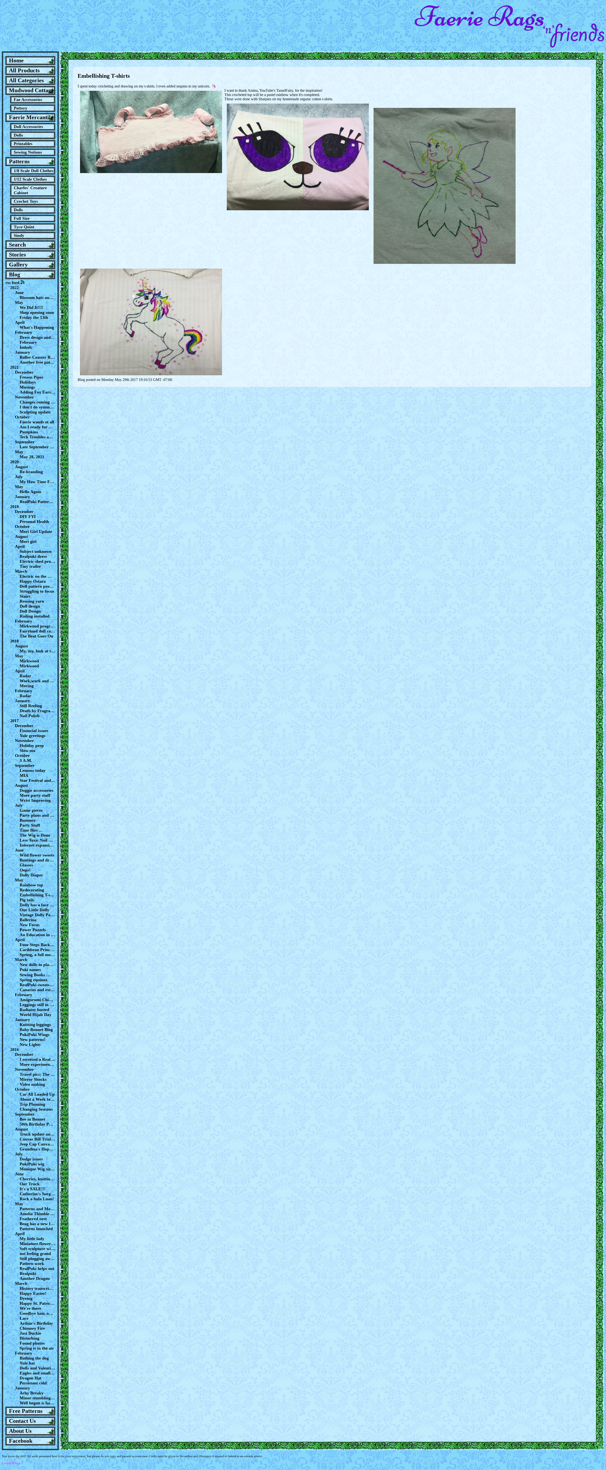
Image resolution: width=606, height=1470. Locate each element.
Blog (14, 274)
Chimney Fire (32, 1328)
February (23, 332)
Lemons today (32, 770)
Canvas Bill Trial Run (37, 1139)
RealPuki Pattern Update (37, 501)
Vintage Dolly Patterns (37, 914)
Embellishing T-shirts (37, 895)
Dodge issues (31, 1159)
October (22, 417)
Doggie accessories (36, 790)
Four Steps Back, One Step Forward (37, 944)
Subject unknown (36, 551)
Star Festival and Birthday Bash (37, 780)
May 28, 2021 (32, 456)
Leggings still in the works (37, 1004)
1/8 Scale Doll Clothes (33, 170)
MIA (24, 775)
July (19, 476)
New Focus (30, 924)
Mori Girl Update (36, 531)
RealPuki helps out (37, 1268)
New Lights (30, 1044)
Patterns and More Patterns (37, 1208)
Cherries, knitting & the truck (37, 1179)
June (19, 292)
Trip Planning (32, 1104)
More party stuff (35, 795)
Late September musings (37, 446)
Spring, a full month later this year (37, 954)
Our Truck (30, 1183)
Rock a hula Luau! (37, 1198)
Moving (27, 685)
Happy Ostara (33, 581)
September (25, 442)
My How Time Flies (37, 481)
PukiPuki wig (32, 1164)
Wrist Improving (35, 800)
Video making (32, 1084)
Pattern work (32, 1263)
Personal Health (34, 521)
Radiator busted (34, 1009)
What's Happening (37, 327)
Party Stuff (30, 825)
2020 (14, 461)
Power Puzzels (33, 929)
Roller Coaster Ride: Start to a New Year (37, 357)
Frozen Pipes (31, 377)
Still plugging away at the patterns (37, 1258)
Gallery (18, 264)
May (19, 302)
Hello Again (30, 491)
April (20, 322)
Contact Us (22, 1421)
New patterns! (32, 1039)
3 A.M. (26, 760)
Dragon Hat (30, 1378)
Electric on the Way (37, 576)
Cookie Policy (11, 1463)
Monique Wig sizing (37, 1169)
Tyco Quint (24, 226)
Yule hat (27, 1363)
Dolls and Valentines (37, 1368)
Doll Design (30, 611)
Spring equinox (34, 979)
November (24, 397)
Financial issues (34, 730)
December (24, 372)
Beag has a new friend (37, 1223)
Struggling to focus (37, 591)
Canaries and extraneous (37, 989)
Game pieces (31, 810)
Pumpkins (29, 432)
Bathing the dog (34, 1358)
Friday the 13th (34, 317)
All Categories (26, 80)
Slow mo (27, 750)
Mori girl (28, 541)
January (22, 352)
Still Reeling (31, 705)
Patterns (19, 161)
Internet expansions (37, 845)
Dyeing (26, 1298)
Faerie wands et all (37, 422)
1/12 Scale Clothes (30, 179)
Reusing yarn (32, 601)
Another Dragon (35, 1278)
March (21, 571)
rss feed (13, 282)
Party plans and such (37, 815)
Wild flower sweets (37, 855)
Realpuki (28, 1273)
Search (17, 245)
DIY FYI (28, 516)
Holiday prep (32, 745)
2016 (14, 1049)
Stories (17, 255)
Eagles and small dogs (37, 1373)
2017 (14, 720)
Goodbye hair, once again (37, 1313)
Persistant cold (33, 1383)
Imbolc (26, 347)
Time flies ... (31, 830)
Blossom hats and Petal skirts (37, 297)
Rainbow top (31, 885)
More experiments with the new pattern (37, 1064)
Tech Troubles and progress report (37, 437)
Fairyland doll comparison (37, 631)
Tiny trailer (30, 566)
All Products (24, 70)
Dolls (18, 135)
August (21, 466)
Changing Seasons (36, 1109)
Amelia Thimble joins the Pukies (37, 1213)
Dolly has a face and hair (37, 904)
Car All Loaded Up (37, 1094)
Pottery (20, 108)
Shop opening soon (37, 312)
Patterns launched (36, 1228)
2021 (14, 367)
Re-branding (31, 471)
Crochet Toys (26, 201)
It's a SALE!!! (32, 1188)
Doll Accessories (28, 126)
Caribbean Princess (37, 949)
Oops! (25, 870)
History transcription (37, 1288)
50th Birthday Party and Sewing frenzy (37, 1124)
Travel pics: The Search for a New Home (37, 1074)
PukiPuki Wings (34, 1034)
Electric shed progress (37, 561)
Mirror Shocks (33, 1079)
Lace (24, 1318)
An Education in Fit (37, 934)
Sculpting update (35, 412)
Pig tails (27, 900)
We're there (30, 1308)
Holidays (28, 382)
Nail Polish (30, 715)
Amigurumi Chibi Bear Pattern (37, 999)
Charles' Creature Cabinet (30, 190)
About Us (20, 1431)
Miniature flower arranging (37, 1243)
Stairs (25, 596)
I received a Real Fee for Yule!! (37, 1059)
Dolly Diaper (31, 875)
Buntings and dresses (37, 860)
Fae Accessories (28, 99)
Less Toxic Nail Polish (37, 840)
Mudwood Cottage (31, 90)
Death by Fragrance (37, 710)
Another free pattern (37, 362)
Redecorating (32, 890)
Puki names (30, 969)
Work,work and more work (37, 680)
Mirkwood (29, 661)
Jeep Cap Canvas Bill (37, 1144)
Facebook (20, 1441)
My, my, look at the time (37, 651)
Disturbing (29, 1338)
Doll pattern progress (37, 586)
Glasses (26, 865)
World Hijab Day (35, 1014)
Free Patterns (25, 1411)
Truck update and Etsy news (37, 1134)
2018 (14, 641)
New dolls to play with (37, 964)
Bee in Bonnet (32, 1119)
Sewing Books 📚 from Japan (37, 974)
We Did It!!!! (31, 307)
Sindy (19, 235)
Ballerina (28, 919)
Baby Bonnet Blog (36, 1029)
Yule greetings (32, 735)
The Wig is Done (35, 835)
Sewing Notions (28, 152)
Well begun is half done (37, 1403)
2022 (14, 287)
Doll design (30, 606)
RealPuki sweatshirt (37, 984)
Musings (27, 387)
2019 (14, 506)
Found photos (32, 1343)
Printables (23, 143)
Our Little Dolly (34, 909)
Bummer (28, 820)
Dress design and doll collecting (37, 337)
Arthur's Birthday (36, 1323)
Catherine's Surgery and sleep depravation (37, 1193)
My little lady (32, 1238)
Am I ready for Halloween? (37, 427)
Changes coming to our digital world (37, 402)
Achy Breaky (32, 1393)
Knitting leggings (35, 1024)
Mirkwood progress (37, 626)
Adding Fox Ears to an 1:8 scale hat (37, 392)
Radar (25, 675)
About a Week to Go (37, 1099)
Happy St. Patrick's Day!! (37, 1303)
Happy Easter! (33, 1293)
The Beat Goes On (36, 636)
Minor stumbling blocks (37, 1398)
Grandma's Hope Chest (37, 1149)
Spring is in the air (37, 1348)
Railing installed (34, 616)
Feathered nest (33, 1218)
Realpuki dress (33, 556)
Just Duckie (30, 1333)
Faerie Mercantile (31, 117)
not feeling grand (35, 1253)
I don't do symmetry (37, 407)
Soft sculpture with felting (37, 1248)
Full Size (22, 218)
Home (16, 60)
